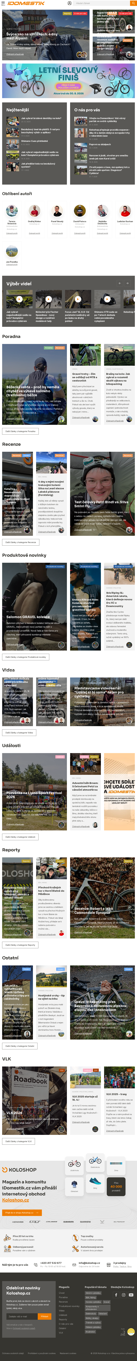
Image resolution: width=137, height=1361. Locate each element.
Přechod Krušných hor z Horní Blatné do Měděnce (51, 891)
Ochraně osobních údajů (24, 1328)
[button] (120, 283)
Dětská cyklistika (93, 1327)
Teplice (122, 1266)
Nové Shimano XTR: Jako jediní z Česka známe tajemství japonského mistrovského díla (50, 679)
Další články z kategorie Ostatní (19, 1046)
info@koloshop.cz (89, 1263)
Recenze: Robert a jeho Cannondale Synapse (93, 911)
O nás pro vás (80, 13)
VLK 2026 (14, 1113)
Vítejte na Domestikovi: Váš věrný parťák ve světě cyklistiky (107, 120)
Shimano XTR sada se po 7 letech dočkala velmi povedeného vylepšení (76, 316)
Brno (129, 1266)
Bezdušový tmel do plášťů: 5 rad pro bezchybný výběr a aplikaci (40, 131)
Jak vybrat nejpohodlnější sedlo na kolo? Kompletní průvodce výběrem (40, 153)
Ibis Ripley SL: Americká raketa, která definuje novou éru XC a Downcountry (119, 599)
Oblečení (103, 1313)
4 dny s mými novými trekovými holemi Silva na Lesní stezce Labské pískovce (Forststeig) (51, 488)
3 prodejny (119, 1263)
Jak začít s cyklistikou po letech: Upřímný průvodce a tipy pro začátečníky (16, 992)
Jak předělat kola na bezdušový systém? (38, 165)
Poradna (48, 348)
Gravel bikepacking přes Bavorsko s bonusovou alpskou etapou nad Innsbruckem (100, 1006)
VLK (61, 1070)
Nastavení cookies (68, 1353)
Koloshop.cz (15, 1200)
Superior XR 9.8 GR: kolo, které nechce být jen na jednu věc (108, 17)
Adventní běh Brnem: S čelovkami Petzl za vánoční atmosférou (85, 786)
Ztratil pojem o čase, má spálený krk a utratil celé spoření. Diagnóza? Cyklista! (109, 170)
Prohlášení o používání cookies (42, 1353)
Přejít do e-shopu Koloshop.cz (19, 1212)
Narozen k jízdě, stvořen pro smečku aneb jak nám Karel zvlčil (108, 157)
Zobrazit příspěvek (15, 54)
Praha (115, 1266)
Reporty (67, 13)
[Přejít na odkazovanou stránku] (116, 1295)
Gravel (106, 1302)
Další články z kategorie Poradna (20, 431)
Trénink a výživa (93, 1322)
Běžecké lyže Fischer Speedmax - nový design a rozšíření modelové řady (17, 316)
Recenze (127, 40)
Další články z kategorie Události (20, 837)
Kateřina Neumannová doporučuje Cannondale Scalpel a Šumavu (17, 496)
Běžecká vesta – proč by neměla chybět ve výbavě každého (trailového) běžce (32, 391)
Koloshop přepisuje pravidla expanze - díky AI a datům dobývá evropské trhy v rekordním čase (109, 132)
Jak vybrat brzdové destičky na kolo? (41, 118)
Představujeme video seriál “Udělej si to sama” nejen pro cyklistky (99, 692)
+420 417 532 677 (51, 1263)
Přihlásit (44, 1316)
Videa (61, 1310)
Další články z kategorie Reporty (20, 945)
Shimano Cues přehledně (34, 141)
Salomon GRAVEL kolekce (28, 617)
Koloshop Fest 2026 (104, 312)
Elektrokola (91, 1313)
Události (60, 757)
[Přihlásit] (69, 3)
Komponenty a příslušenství (92, 1307)
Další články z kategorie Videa (19, 732)
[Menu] (3, 3)
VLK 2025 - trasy (116, 1094)
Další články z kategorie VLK (18, 1141)
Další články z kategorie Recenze (20, 542)
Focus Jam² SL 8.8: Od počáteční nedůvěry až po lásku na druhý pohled (48, 316)
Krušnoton (90, 1332)
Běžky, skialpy (92, 1318)
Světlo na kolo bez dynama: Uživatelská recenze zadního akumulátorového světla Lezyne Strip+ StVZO (108, 39)
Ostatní (26, 455)
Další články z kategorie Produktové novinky (25, 657)
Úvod (61, 1293)
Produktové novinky (55, 566)
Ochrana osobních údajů (13, 1353)
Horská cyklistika (93, 1302)
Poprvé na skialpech (100, 144)
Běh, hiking (91, 1297)
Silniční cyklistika (93, 1293)
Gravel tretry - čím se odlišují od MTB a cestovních (84, 377)
